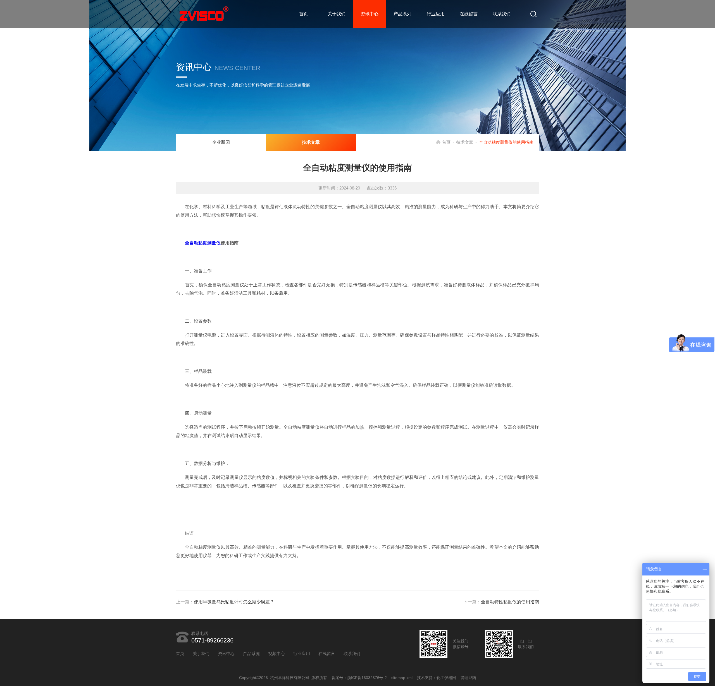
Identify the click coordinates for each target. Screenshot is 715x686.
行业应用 (436, 13)
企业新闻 (221, 142)
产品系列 (402, 13)
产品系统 (251, 653)
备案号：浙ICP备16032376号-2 (359, 677)
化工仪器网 (446, 677)
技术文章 (464, 142)
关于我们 (336, 13)
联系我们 (502, 13)
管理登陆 (468, 677)
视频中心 (276, 653)
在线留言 (469, 13)
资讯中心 (369, 13)
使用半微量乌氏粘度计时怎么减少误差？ (234, 601)
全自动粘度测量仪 (203, 243)
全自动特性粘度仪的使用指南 (510, 601)
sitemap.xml (402, 677)
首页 (303, 13)
